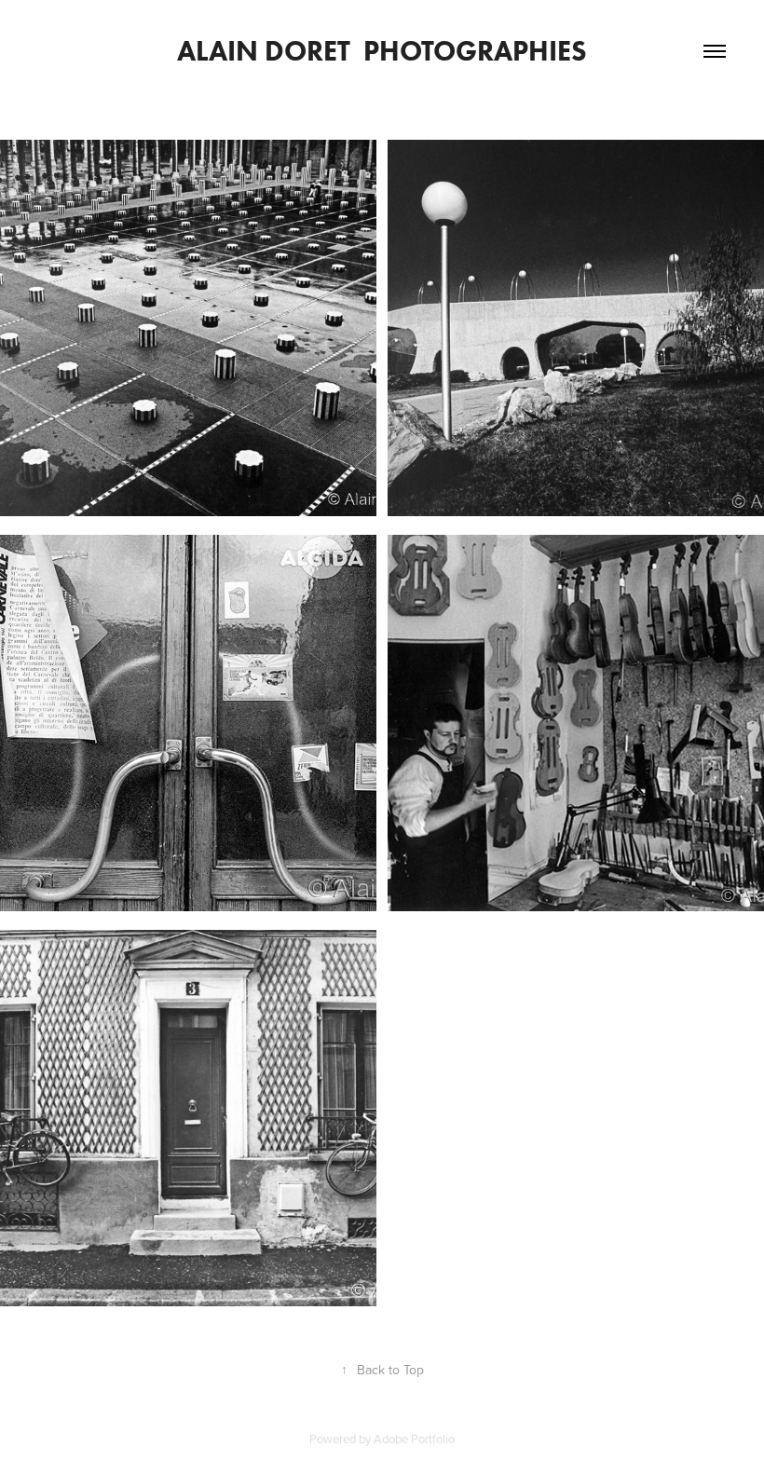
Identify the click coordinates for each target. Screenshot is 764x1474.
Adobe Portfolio (414, 1438)
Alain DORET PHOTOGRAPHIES (382, 51)
